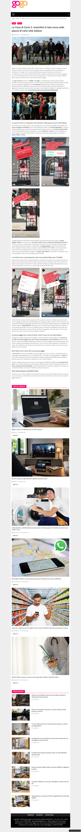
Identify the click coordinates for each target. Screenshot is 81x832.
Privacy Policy (49, 815)
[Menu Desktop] (13, 14)
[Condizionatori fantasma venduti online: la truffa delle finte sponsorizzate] (21, 758)
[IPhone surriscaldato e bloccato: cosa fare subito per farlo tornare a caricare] (21, 715)
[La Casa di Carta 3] (26, 161)
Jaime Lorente (46, 246)
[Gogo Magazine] (20, 6)
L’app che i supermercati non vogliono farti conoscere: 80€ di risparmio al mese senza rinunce (40, 628)
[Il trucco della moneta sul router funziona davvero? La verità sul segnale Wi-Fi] (21, 729)
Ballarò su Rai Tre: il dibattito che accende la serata (27, 429)
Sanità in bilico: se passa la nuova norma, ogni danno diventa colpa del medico (35, 677)
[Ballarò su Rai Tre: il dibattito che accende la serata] (40, 408)
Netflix (13, 23)
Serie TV (19, 23)
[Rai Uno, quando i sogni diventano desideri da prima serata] (40, 457)
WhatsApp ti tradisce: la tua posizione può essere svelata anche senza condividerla (36, 579)
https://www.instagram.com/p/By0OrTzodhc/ (25, 371)
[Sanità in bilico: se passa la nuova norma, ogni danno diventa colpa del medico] (40, 656)
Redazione (31, 815)
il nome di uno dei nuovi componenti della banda (43, 90)
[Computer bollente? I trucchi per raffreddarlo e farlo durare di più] (21, 787)
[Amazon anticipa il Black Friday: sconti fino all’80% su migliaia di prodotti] (21, 772)
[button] (68, 14)
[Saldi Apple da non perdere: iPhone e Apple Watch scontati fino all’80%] (21, 801)
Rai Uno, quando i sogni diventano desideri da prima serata (29, 479)
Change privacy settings (75, 830)
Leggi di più (15, 435)
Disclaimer (39, 815)
